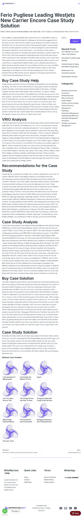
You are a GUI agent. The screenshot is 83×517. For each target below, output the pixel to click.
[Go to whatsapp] (4, 511)
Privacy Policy (49, 482)
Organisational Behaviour (70, 116)
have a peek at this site (18, 189)
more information (41, 99)
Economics (65, 93)
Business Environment (69, 91)
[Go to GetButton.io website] (5, 515)
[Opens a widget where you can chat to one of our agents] (75, 513)
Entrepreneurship (67, 95)
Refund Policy (49, 480)
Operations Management (70, 113)
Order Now (28, 482)
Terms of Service (50, 477)
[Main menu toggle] (79, 3)
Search (64, 38)
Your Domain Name (33, 338)
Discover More (37, 225)
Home (3, 32)
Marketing (65, 111)
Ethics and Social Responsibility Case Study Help (23, 32)
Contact (27, 480)
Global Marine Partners (69, 77)
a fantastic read (29, 348)
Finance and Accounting (70, 103)
